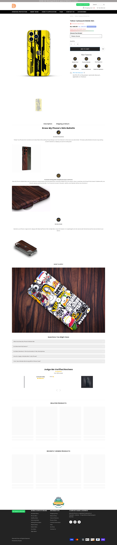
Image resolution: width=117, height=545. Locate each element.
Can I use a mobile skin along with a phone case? (27, 361)
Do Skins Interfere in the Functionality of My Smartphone (29, 351)
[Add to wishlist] (103, 49)
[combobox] (97, 4)
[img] (58, 371)
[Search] (98, 4)
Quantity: (72, 41)
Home (71, 16)
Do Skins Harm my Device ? (21, 346)
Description (48, 124)
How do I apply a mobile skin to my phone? (25, 356)
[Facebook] (70, 522)
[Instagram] (74, 522)
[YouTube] (79, 522)
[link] (22, 437)
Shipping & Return (62, 124)
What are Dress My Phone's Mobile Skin (24, 341)
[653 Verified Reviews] (58, 509)
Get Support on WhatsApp (83, 4)
